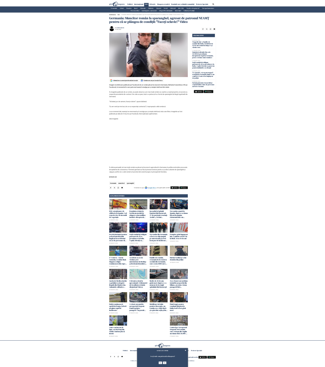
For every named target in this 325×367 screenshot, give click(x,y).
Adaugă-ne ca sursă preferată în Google (125, 80)
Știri (146, 4)
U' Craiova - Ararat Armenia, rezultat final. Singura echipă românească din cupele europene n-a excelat (118, 261)
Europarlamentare (208, 8)
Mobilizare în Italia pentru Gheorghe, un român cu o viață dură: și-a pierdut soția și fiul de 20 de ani (158, 307)
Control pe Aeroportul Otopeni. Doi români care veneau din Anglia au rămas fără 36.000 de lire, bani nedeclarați (179, 330)
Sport (136, 8)
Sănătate (151, 8)
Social (166, 8)
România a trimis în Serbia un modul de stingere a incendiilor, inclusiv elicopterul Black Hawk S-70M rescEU (137, 214)
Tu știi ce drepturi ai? (193, 8)
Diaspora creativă (163, 4)
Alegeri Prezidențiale (166, 11)
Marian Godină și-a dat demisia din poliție (178, 259)
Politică (130, 4)
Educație (143, 8)
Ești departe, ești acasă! (149, 11)
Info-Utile (181, 8)
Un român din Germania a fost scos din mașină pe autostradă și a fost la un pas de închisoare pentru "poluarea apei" (158, 237)
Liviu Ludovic (120, 28)
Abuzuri (158, 8)
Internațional (138, 4)
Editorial (173, 8)
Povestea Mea (135, 11)
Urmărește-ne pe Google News (153, 80)
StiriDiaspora (112, 14)
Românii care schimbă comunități (182, 4)
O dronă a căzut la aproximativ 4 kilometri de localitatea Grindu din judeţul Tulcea (138, 284)
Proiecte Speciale (202, 4)
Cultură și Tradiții (189, 11)
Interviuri (178, 11)
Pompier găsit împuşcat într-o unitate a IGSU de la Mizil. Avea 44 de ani (179, 236)
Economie (114, 8)
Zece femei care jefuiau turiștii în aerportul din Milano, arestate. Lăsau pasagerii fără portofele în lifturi (179, 284)
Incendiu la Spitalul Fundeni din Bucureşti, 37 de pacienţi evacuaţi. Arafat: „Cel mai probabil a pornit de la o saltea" (158, 214)
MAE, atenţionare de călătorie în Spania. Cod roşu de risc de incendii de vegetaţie (118, 214)
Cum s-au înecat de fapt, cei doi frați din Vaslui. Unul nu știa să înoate (117, 330)
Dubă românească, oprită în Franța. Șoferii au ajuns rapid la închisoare (117, 307)
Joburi (122, 8)
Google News (152, 188)
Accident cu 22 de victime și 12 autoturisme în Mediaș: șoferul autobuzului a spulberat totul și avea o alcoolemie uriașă (138, 261)
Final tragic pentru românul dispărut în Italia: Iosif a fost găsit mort (178, 307)
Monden (128, 8)
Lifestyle (152, 4)
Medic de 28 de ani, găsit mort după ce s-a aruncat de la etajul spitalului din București (158, 284)
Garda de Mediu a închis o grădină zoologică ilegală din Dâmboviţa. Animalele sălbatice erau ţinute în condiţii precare (118, 284)
